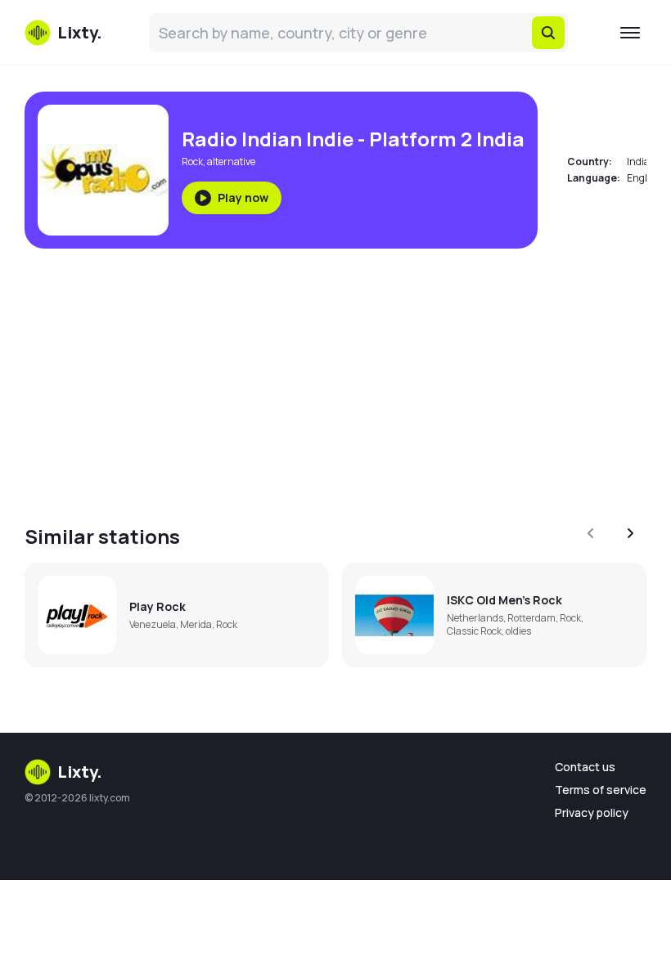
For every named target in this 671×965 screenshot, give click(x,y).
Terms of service (600, 789)
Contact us (585, 766)
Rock (192, 161)
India (638, 161)
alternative (231, 161)
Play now (243, 197)
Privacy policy (591, 812)
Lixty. (79, 772)
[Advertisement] (335, 376)
